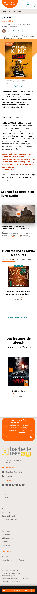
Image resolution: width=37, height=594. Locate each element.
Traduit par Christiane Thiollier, (14, 24)
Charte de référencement (11, 581)
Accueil (4, 11)
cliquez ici (22, 432)
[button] (18, 590)
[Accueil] (10, 4)
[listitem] (3, 485)
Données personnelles (10, 570)
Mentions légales (8, 576)
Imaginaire (11, 11)
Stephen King (7, 21)
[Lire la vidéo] (18, 214)
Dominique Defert (16, 26)
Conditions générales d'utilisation (15, 578)
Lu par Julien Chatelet (16, 31)
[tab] (7, 117)
